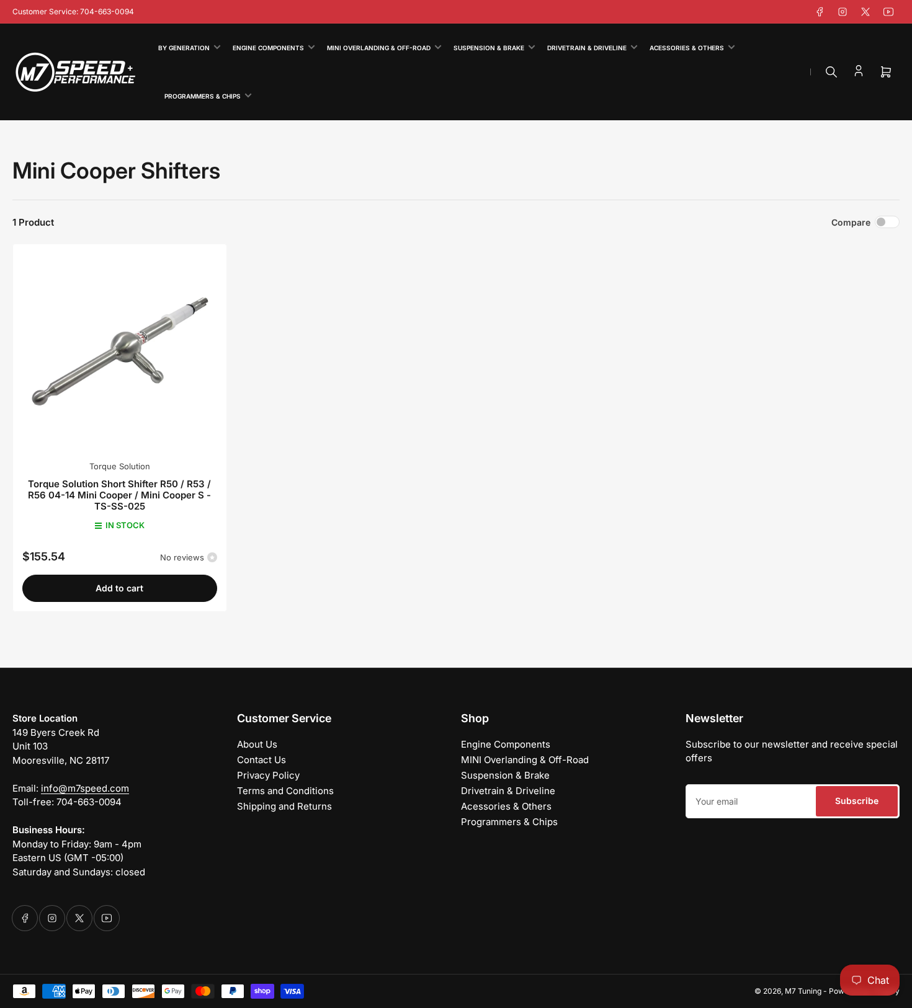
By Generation (184, 47)
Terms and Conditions (285, 791)
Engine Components (268, 47)
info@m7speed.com (85, 788)
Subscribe (856, 800)
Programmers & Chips (202, 96)
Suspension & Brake (489, 47)
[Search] (831, 72)
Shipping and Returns (284, 806)
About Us (257, 744)
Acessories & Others (687, 47)
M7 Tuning (803, 991)
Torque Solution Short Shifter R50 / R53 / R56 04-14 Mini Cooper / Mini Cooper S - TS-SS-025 (119, 495)
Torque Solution (119, 466)
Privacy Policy (268, 775)
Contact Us (261, 760)
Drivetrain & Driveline (587, 47)
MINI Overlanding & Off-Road (379, 47)
